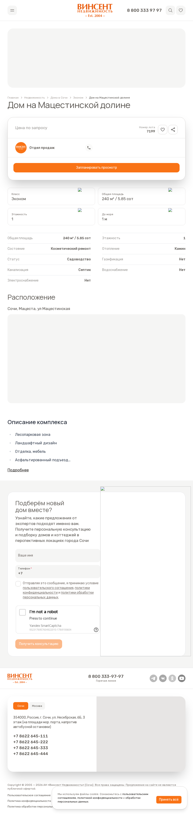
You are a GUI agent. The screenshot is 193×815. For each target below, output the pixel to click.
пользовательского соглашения (48, 588)
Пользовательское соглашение (29, 795)
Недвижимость (34, 97)
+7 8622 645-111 (30, 736)
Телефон (24, 568)
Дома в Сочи (59, 97)
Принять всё (169, 800)
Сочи (20, 706)
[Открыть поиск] (170, 10)
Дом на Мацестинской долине (109, 97)
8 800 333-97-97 (106, 676)
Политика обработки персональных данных (38, 806)
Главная (13, 97)
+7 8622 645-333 (30, 747)
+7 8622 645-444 (30, 753)
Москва (37, 706)
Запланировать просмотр (96, 168)
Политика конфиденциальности (29, 801)
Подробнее (18, 470)
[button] (180, 10)
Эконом (78, 97)
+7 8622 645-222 (30, 741)
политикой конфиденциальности (99, 797)
